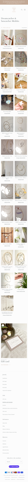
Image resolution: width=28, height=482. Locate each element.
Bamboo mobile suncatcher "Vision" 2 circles (7, 267)
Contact (4, 440)
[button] (2, 9)
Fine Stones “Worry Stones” (9, 414)
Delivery (4, 443)
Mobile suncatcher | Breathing (21, 156)
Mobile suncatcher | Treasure (21, 200)
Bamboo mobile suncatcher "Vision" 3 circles (20, 267)
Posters (4, 405)
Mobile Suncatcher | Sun (7, 156)
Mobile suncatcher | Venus (21, 222)
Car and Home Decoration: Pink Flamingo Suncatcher (7, 313)
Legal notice (13, 479)
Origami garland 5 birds (21, 68)
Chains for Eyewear (7, 390)
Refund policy (22, 475)
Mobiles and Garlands (8, 402)
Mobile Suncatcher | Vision (7, 200)
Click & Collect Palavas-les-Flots (10, 432)
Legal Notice (5, 446)
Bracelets (5, 384)
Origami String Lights (20, 89)
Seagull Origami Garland (7, 89)
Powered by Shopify (14, 475)
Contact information (20, 479)
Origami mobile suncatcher (20, 46)
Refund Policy (6, 450)
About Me (5, 423)
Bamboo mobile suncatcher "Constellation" (7, 290)
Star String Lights (20, 111)
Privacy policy (6, 453)
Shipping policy (21, 477)
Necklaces (5, 378)
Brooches (5, 387)
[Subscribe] (20, 461)
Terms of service (14, 477)
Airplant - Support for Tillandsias (20, 245)
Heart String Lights (7, 111)
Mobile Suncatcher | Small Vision (7, 134)
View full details (5, 364)
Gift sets (4, 399)
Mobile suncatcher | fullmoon (21, 177)
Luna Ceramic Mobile (7, 244)
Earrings (5, 381)
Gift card (5, 411)
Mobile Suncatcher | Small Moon (7, 178)
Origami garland (7, 46)
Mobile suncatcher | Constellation (21, 134)
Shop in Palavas (6, 429)
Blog (4, 426)
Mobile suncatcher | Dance (7, 222)
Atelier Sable (8, 475)
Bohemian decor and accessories (10, 408)
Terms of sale (7, 479)
